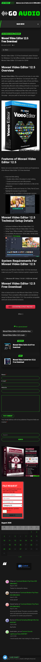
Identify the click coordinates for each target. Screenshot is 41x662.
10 (4, 540)
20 (20, 545)
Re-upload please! (21, 326)
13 (20, 540)
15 (31, 540)
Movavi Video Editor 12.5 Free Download (14, 39)
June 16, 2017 (7, 45)
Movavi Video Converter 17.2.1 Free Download (24, 360)
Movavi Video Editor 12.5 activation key (16, 331)
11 (9, 540)
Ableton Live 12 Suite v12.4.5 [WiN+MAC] (28, 3)
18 (9, 545)
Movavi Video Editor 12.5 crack (13, 335)
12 (15, 540)
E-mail (4, 381)
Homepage (16, 236)
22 (31, 545)
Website (4, 387)
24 (4, 549)
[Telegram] (5, 657)
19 (15, 545)
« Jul (20, 557)
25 (9, 549)
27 (20, 549)
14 (26, 540)
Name (3, 374)
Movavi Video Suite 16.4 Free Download (24, 345)
